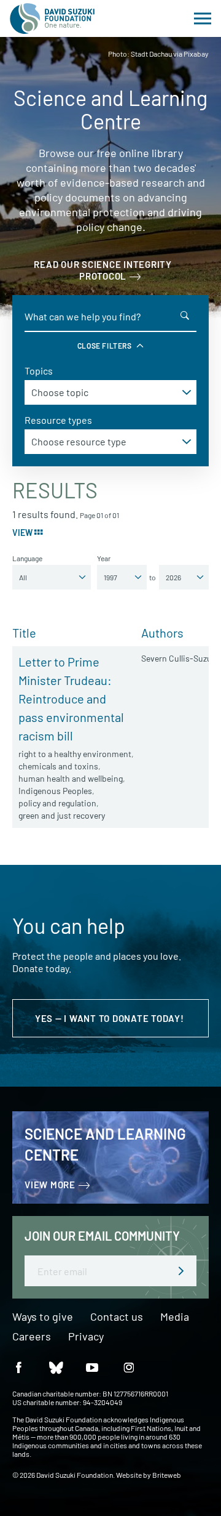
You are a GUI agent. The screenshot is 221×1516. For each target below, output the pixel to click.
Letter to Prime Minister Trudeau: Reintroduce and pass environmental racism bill (71, 698)
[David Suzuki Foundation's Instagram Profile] (129, 1366)
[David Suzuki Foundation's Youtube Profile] (92, 1366)
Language (27, 558)
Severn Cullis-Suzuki (180, 658)
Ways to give (42, 1317)
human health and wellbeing (70, 778)
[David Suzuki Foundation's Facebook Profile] (18, 1366)
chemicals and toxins (58, 766)
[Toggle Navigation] (202, 18)
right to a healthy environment (74, 753)
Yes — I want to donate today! (111, 1018)
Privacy (86, 1337)
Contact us (116, 1317)
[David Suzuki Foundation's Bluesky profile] (55, 1366)
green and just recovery (61, 815)
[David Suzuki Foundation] (52, 18)
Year (103, 558)
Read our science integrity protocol (103, 270)
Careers (31, 1337)
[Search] (184, 315)
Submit (181, 1270)
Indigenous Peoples (55, 790)
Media (174, 1317)
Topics (39, 370)
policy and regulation (57, 803)
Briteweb (166, 1474)
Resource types (58, 420)
